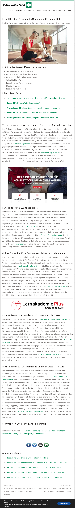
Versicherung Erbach (21, 143)
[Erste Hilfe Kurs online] (17, 5)
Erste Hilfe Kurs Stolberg (48, 354)
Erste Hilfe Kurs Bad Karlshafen (31, 411)
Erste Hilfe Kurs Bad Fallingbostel (53, 319)
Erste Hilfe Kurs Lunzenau (51, 235)
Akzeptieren (64, 503)
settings (6, 506)
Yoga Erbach (31, 226)
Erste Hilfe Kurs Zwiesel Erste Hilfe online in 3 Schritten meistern (34, 467)
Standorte (9, 10)
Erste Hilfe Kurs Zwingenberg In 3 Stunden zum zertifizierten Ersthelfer (37, 463)
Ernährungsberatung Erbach (29, 266)
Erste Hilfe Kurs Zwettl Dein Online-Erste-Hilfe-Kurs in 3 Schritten (34, 477)
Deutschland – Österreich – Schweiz (51, 10)
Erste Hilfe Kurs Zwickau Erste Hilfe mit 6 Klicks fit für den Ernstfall (35, 472)
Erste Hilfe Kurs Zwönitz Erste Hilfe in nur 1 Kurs (27, 458)
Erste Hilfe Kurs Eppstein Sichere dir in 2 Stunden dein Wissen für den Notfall (19, 490)
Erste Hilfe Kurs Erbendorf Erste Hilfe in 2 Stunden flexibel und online (55, 489)
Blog (69, 10)
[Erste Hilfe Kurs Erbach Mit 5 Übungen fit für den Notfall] (37, 44)
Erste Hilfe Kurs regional (25, 10)
